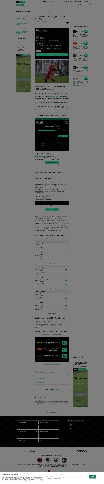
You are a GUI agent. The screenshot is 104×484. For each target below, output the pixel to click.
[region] (52, 478)
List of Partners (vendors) (51, 479)
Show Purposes (93, 479)
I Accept (92, 476)
